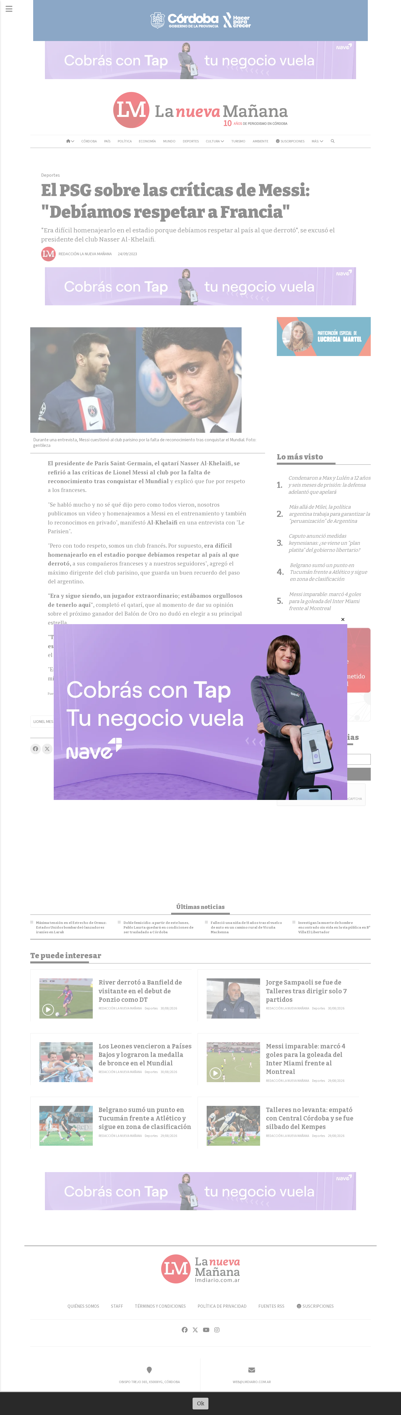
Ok (200, 1403)
